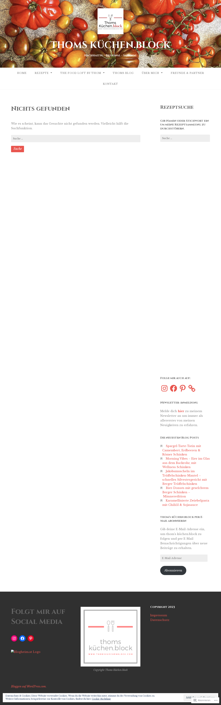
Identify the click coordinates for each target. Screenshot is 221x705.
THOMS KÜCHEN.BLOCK (110, 45)
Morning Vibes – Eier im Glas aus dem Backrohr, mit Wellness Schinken (186, 463)
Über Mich (150, 73)
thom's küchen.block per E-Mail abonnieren (181, 519)
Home (22, 73)
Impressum (158, 615)
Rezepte (42, 73)
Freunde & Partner (187, 73)
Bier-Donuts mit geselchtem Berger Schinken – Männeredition (185, 492)
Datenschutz (159, 620)
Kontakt (110, 83)
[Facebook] (173, 388)
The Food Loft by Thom (80, 73)
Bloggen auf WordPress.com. (28, 686)
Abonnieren (173, 570)
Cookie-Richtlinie (101, 699)
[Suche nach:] (75, 138)
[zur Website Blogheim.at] (25, 652)
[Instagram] (164, 388)
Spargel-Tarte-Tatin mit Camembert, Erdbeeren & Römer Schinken (181, 450)
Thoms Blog (123, 73)
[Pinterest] (183, 388)
